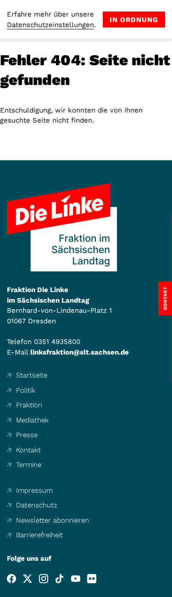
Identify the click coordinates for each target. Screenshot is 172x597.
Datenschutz (36, 505)
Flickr (91, 578)
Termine (28, 465)
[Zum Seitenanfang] (164, 589)
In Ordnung (134, 20)
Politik (25, 390)
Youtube (75, 578)
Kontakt (28, 450)
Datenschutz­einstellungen (50, 25)
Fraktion (29, 405)
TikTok (59, 578)
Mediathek (32, 420)
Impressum (34, 490)
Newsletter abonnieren (52, 520)
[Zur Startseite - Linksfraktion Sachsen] (62, 227)
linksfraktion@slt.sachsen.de (79, 352)
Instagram (43, 578)
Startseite (31, 375)
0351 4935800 (57, 342)
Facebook (11, 578)
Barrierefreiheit (39, 535)
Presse (27, 435)
